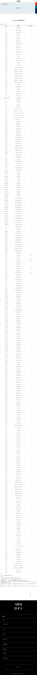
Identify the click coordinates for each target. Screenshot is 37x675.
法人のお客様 (5, 644)
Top (2, 4)
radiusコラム (5, 639)
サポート (4, 634)
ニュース (4, 629)
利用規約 (4, 649)
